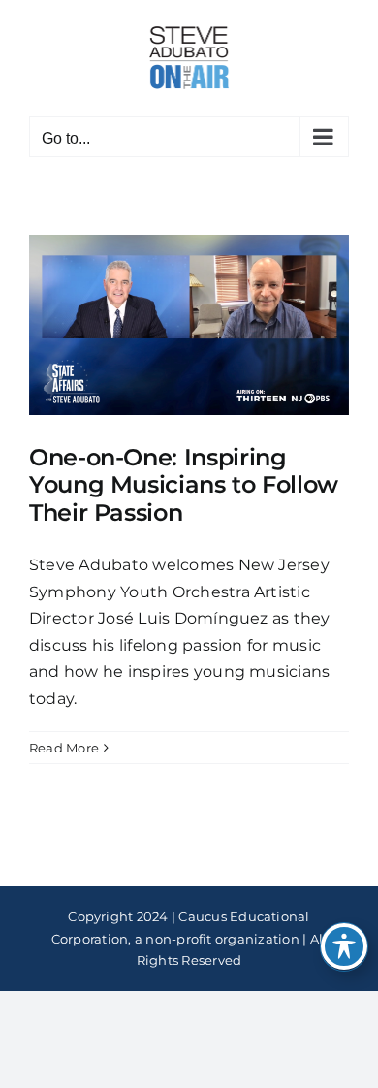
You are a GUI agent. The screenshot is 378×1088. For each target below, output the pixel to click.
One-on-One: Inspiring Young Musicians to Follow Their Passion (183, 485)
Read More (64, 747)
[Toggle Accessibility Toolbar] (344, 946)
